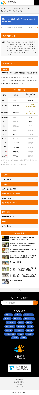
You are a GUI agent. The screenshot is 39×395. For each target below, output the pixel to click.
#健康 (29, 322)
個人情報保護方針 (8, 217)
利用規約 (5, 221)
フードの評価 (6, 179)
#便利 (21, 322)
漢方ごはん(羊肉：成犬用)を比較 (11, 11)
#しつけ (7, 318)
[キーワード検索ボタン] (35, 303)
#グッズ (17, 315)
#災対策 (8, 330)
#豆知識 (15, 338)
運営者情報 (6, 212)
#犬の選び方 (19, 330)
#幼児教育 (21, 326)
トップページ (5, 8)
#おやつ (8, 315)
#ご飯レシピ (28, 315)
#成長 (30, 326)
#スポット (17, 318)
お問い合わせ (6, 226)
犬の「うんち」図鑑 (9, 189)
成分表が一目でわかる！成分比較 (22, 8)
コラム (4, 207)
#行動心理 (30, 334)
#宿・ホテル (9, 326)
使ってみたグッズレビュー (11, 203)
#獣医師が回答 (10, 334)
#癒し (20, 334)
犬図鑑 (4, 184)
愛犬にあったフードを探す (11, 193)
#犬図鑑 (29, 330)
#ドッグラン (11, 322)
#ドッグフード (29, 318)
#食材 (23, 338)
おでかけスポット (8, 198)
